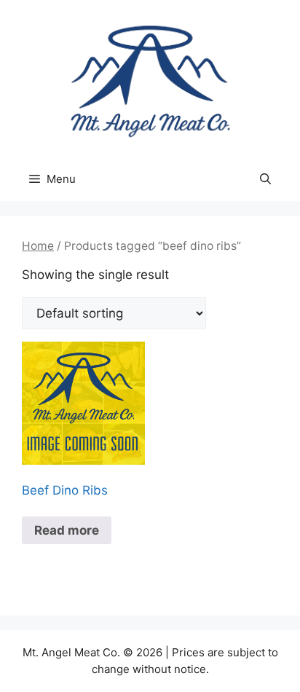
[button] (265, 179)
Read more (66, 530)
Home (38, 246)
